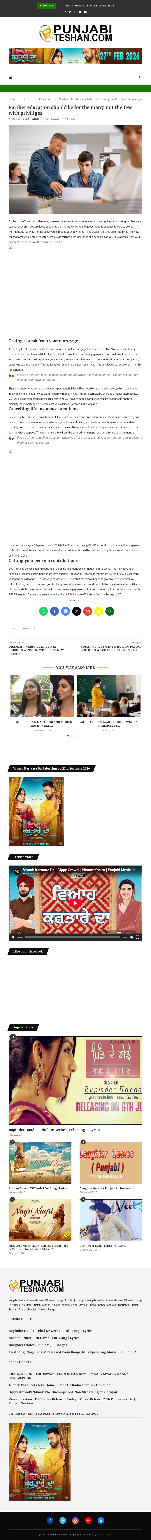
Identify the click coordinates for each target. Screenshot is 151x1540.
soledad (27, 628)
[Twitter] (70, 12)
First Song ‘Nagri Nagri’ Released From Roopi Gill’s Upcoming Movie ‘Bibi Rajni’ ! (39, 1247)
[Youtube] (80, 12)
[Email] (85, 12)
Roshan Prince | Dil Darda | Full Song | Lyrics (38, 1188)
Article (28, 99)
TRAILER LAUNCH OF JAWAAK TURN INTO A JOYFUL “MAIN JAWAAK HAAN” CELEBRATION (68, 1376)
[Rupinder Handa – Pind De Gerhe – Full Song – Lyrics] (75, 1080)
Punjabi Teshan (30, 118)
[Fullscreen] (137, 937)
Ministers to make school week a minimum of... (109, 723)
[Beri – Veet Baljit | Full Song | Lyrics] (111, 1220)
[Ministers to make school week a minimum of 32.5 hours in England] (109, 696)
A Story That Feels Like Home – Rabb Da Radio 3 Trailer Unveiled (59, 1385)
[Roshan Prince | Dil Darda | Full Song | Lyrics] (40, 1163)
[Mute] (132, 937)
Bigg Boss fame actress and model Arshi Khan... (42, 723)
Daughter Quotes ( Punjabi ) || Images (105, 1188)
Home (12, 99)
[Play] (13, 937)
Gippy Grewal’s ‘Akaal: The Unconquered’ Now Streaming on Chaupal (63, 1392)
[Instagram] (75, 12)
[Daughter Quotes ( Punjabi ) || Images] (111, 1163)
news (14, 628)
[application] (75, 903)
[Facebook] (65, 12)
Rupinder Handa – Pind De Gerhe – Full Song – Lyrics (54, 1130)
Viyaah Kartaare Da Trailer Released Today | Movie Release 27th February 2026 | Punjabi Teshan (72, 1401)
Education (45, 99)
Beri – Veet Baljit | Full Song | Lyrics (103, 1245)
